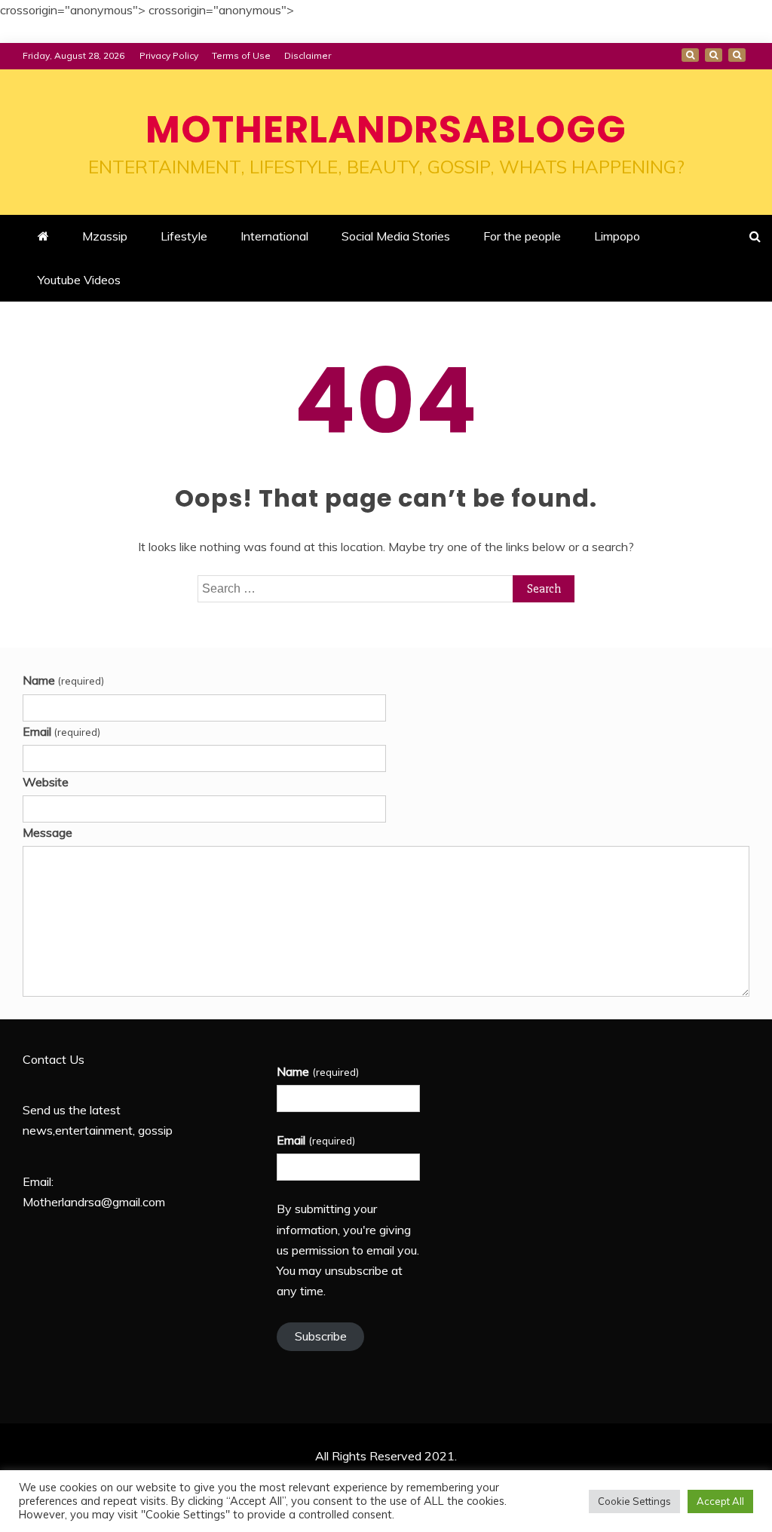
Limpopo (617, 236)
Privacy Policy (168, 55)
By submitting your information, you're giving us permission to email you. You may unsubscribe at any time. (348, 1249)
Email (61, 731)
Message (47, 832)
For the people (522, 236)
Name (63, 680)
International (274, 236)
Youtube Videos (79, 279)
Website (46, 781)
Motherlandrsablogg (386, 129)
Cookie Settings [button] (634, 1501)
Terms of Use (241, 55)
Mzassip (104, 236)
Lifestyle (184, 236)
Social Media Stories (396, 236)
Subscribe (321, 1336)
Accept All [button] (720, 1501)
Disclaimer (307, 55)
